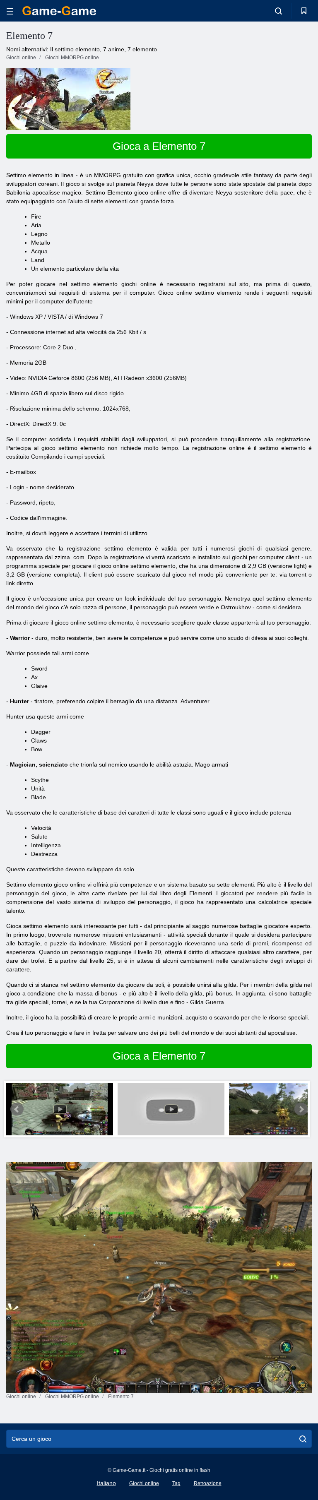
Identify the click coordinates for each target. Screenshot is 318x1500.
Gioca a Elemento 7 (159, 146)
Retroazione (208, 1483)
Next (301, 1109)
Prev (17, 1109)
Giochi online (144, 1483)
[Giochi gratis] (59, 10)
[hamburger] (10, 11)
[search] (303, 1439)
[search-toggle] (278, 11)
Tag (176, 1483)
